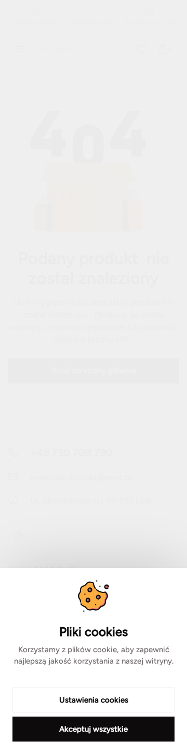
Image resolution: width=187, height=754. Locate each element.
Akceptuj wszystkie (93, 729)
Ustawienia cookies (93, 700)
